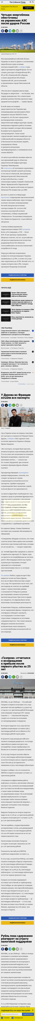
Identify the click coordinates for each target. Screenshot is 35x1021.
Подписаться (17, 516)
